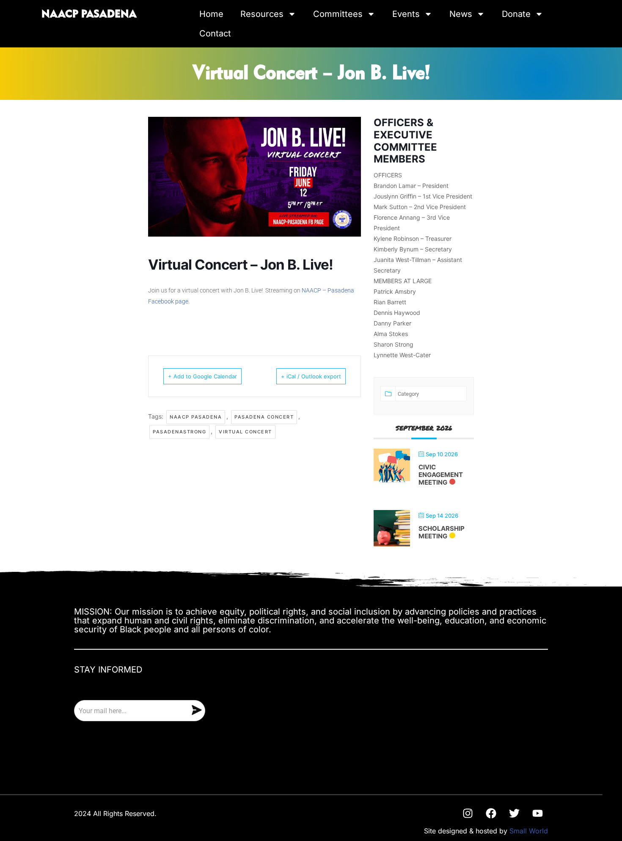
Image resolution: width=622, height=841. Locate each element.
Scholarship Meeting (441, 532)
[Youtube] (537, 813)
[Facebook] (490, 813)
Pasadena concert (264, 417)
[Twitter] (514, 813)
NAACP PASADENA (89, 14)
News (460, 14)
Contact (215, 33)
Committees (338, 14)
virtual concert (245, 432)
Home (211, 14)
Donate (516, 14)
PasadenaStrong (179, 432)
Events (406, 14)
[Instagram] (467, 813)
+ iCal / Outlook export (311, 376)
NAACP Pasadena (196, 417)
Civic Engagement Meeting (440, 474)
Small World (528, 831)
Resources (261, 14)
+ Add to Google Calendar (202, 376)
